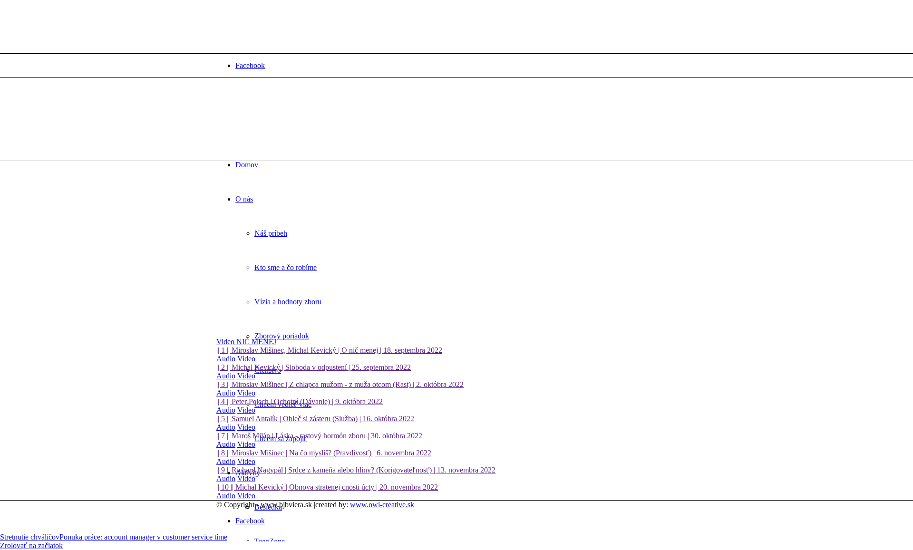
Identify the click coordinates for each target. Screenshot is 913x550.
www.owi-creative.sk (382, 505)
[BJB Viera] (287, 123)
